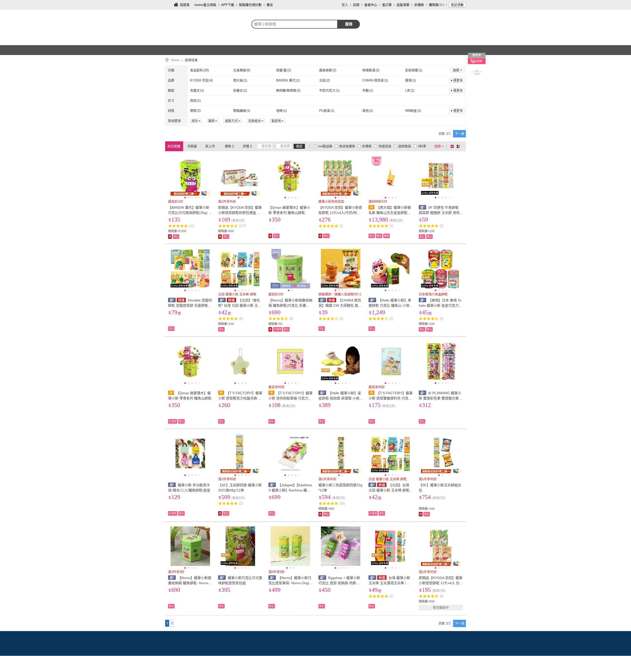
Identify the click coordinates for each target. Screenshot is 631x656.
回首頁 (185, 5)
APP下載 (227, 5)
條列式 (459, 146)
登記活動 (457, 5)
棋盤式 (453, 146)
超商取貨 (404, 146)
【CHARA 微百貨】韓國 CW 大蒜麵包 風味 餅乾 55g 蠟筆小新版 (340, 305)
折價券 (419, 5)
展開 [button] (456, 70)
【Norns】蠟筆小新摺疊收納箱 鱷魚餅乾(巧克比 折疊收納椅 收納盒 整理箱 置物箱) (290, 305)
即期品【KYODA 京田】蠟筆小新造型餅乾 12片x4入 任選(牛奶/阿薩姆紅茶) (441, 583)
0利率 (422, 146)
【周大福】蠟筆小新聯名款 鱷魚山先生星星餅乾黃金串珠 (389, 213)
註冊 (356, 5)
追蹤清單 (403, 5)
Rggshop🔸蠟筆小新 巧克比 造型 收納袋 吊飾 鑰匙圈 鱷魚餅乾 (339, 583)
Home (175, 60)
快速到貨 (385, 146)
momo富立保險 (205, 5)
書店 (269, 5)
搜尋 (348, 24)
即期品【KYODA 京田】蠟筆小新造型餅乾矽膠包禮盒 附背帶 (240, 213)
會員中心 (370, 5)
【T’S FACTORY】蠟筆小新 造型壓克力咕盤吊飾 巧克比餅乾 (240, 398)
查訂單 (387, 5)
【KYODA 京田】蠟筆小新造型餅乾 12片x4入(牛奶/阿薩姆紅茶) (340, 213)
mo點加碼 (325, 146)
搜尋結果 (191, 60)
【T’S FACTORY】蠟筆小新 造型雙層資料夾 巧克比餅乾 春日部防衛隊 (390, 398)
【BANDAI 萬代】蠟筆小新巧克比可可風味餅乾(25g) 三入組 (190, 213)
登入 (345, 5)
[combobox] (294, 24)
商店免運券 (347, 146)
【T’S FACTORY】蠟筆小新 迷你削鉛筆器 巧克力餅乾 (290, 398)
